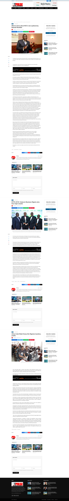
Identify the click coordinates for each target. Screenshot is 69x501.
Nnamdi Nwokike (16, 149)
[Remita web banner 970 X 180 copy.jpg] (27, 380)
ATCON (13, 281)
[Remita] (45, 6)
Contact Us (56, 499)
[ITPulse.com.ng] (17, 4)
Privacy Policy (49, 499)
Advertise (53, 499)
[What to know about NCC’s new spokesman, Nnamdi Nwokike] (27, 43)
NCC (12, 149)
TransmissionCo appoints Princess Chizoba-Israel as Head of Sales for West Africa (52, 488)
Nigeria (16, 281)
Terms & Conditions (44, 499)
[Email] (8, 66)
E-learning (18, 429)
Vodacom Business (22, 281)
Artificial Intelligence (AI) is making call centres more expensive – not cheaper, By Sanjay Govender (52, 53)
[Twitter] (8, 60)
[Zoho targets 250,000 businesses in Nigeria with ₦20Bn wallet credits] (37, 167)
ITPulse (15, 29)
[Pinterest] (8, 64)
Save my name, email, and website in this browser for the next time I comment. (23, 190)
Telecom (20, 149)
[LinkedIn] (8, 62)
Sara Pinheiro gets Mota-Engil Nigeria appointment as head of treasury (52, 483)
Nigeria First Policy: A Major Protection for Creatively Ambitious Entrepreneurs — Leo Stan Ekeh (16, 172)
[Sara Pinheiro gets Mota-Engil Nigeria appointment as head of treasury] (45, 483)
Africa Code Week (14, 429)
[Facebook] (8, 58)
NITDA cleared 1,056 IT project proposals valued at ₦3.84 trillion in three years (26, 172)
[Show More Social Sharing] (35, 31)
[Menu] (56, 8)
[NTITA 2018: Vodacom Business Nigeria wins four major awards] (27, 220)
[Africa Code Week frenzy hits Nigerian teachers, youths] (27, 352)
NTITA (18, 281)
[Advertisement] (34, 15)
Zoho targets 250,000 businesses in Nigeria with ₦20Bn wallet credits (37, 171)
